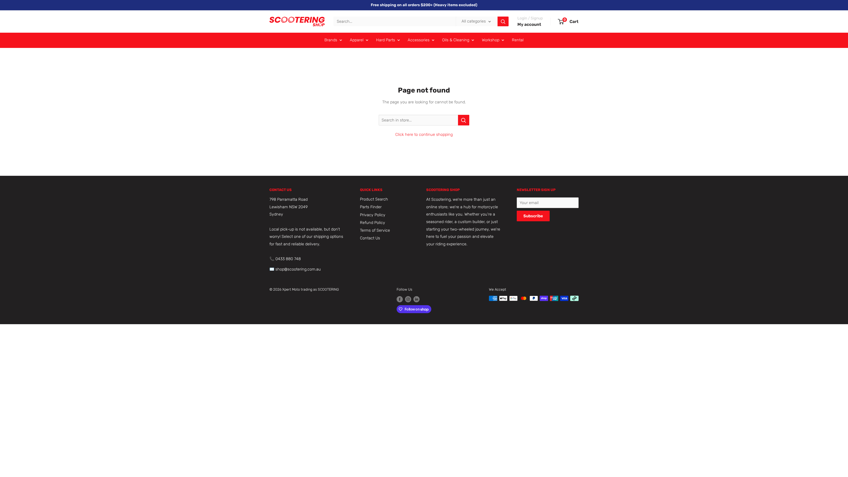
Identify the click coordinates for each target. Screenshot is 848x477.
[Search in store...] (463, 120)
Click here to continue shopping (424, 134)
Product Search (374, 199)
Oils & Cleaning (455, 40)
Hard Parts (385, 40)
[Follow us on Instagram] (408, 299)
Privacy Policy (372, 214)
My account (529, 24)
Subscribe (533, 216)
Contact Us (370, 238)
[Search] (503, 21)
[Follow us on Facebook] (400, 299)
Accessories (419, 40)
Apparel (356, 40)
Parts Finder (371, 206)
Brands (330, 40)
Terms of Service (375, 230)
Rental (518, 40)
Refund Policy (372, 222)
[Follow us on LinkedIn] (416, 299)
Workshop (490, 40)
